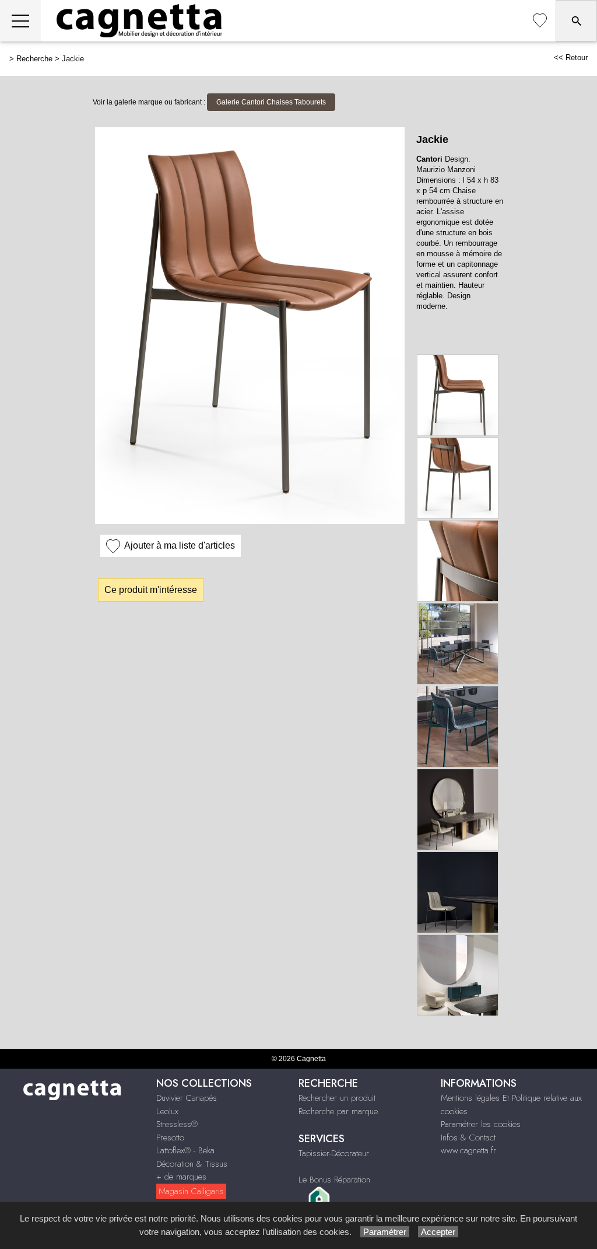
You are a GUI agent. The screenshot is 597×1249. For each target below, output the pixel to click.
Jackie (73, 58)
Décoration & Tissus (191, 1163)
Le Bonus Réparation (334, 1179)
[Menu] (20, 20)
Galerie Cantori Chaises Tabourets (271, 102)
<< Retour (571, 57)
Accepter (438, 1232)
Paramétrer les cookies (481, 1124)
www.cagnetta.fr (468, 1150)
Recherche (34, 58)
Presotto (170, 1137)
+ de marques (181, 1176)
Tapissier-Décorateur (333, 1153)
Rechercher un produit (336, 1097)
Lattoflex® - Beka (185, 1150)
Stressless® (177, 1124)
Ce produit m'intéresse (150, 590)
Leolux (167, 1111)
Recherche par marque (338, 1111)
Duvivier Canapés (186, 1097)
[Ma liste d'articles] (540, 20)
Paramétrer (385, 1232)
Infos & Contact (468, 1137)
